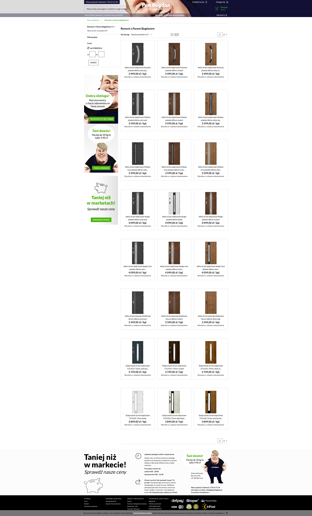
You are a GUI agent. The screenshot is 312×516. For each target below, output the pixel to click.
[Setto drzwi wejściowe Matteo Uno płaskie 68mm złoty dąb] (210, 153)
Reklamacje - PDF (132, 506)
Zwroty (129, 501)
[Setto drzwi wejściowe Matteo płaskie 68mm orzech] (174, 103)
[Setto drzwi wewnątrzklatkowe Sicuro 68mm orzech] (174, 302)
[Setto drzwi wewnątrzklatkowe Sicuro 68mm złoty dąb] (210, 302)
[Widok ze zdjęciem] (172, 34)
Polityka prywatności (155, 504)
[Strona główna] (156, 6)
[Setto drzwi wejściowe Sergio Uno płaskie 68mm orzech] (174, 252)
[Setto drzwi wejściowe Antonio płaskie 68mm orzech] (174, 54)
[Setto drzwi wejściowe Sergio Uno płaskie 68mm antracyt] (137, 252)
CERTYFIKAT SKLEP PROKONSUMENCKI (155, 508)
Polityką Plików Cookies (142, 513)
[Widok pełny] (177, 34)
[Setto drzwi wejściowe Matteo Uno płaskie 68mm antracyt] (137, 153)
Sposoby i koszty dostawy (113, 504)
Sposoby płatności (111, 501)
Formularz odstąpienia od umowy (137, 504)
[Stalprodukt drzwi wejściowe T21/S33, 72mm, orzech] (174, 352)
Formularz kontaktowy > (200, 492)
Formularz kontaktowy (90, 506)
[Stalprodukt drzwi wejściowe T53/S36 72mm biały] (137, 402)
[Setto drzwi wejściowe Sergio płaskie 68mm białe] (174, 203)
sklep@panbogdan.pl (214, 490)
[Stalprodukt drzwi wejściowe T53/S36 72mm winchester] (210, 402)
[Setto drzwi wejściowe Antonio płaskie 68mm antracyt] (137, 54)
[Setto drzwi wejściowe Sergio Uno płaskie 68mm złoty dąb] (210, 252)
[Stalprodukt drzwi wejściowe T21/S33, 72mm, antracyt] (137, 352)
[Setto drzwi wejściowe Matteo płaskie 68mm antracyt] (137, 103)
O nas (86, 501)
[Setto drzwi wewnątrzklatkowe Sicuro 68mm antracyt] (137, 302)
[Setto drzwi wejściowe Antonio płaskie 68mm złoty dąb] (210, 54)
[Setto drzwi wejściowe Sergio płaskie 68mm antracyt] (137, 203)
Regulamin (152, 501)
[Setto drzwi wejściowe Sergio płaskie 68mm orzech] (210, 203)
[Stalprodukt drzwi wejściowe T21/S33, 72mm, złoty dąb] (210, 352)
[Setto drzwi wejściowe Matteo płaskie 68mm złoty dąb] (210, 103)
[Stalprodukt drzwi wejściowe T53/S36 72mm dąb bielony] (174, 402)
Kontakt (86, 504)
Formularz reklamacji (133, 509)
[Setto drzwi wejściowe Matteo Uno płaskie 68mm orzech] (174, 153)
